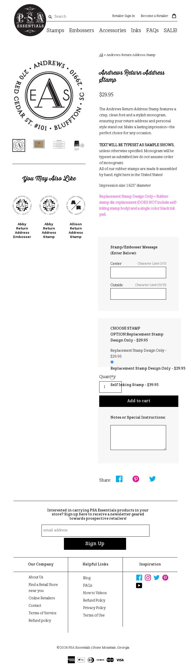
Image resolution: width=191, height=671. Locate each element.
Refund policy (40, 620)
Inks (136, 30)
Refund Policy (94, 600)
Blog (87, 578)
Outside (138, 285)
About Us (36, 577)
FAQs (152, 30)
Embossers (81, 30)
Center (138, 264)
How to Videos (95, 593)
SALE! (170, 30)
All (101, 55)
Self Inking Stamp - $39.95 (134, 385)
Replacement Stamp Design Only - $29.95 (147, 368)
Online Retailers (42, 598)
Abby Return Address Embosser (22, 230)
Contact (35, 606)
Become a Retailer (154, 16)
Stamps (55, 30)
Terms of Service (42, 613)
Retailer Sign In (123, 16)
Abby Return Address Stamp (49, 230)
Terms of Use (94, 615)
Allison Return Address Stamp (76, 230)
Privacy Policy (94, 608)
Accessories (112, 30)
